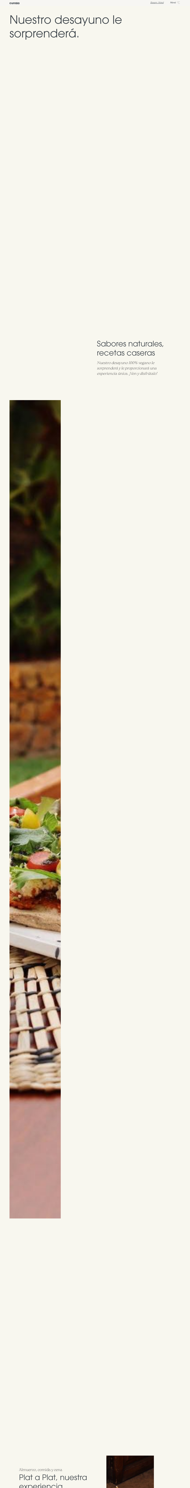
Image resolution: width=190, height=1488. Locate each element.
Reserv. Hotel (157, 3)
